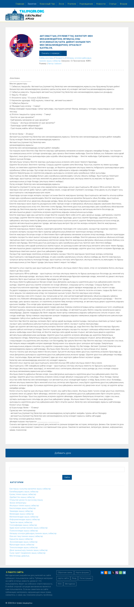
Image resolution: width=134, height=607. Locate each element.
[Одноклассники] (105, 572)
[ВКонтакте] (102, 572)
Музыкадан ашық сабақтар (22, 544)
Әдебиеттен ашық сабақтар (22, 497)
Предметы (60, 58)
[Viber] (116, 572)
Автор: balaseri (55, 63)
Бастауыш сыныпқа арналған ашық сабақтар (30, 489)
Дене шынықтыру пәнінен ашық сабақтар (29, 550)
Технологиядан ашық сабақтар (24, 547)
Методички (70, 584)
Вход (74, 578)
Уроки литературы (18, 503)
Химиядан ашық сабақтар (21, 511)
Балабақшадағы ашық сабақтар (24, 491)
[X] (113, 572)
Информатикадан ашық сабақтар (25, 519)
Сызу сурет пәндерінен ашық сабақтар (28, 553)
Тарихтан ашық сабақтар (21, 522)
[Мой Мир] (109, 572)
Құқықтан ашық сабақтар (21, 539)
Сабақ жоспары (46, 58)
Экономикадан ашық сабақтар (24, 542)
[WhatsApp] (120, 572)
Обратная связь (65, 572)
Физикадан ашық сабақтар (22, 514)
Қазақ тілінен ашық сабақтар (23, 494)
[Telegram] (124, 572)
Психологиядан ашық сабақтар (24, 530)
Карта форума (82, 572)
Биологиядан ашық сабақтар (23, 508)
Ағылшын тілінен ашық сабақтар (24, 505)
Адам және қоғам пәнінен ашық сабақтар (29, 528)
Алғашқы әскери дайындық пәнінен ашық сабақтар (33, 533)
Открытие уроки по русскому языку (26, 500)
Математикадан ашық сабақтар (24, 517)
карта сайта (63, 578)
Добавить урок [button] (63, 453)
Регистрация (85, 578)
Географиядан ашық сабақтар (23, 525)
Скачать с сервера (50, 53)
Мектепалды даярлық (19, 556)
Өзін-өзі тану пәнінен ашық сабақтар (26, 536)
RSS (60, 584)
